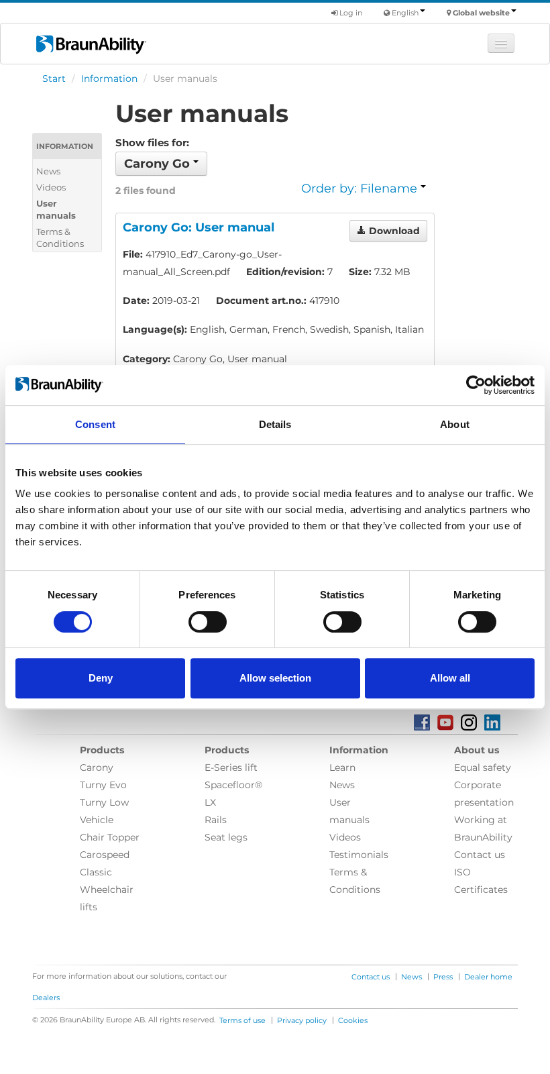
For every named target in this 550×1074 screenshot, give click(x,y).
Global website (481, 12)
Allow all (450, 678)
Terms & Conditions (60, 237)
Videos (51, 187)
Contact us (479, 854)
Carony (96, 767)
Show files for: (152, 142)
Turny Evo (103, 785)
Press (443, 976)
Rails (216, 819)
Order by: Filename (361, 188)
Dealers (46, 997)
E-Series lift (231, 767)
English (405, 12)
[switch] (207, 622)
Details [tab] (275, 424)
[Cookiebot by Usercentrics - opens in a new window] (476, 385)
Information (109, 78)
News (48, 171)
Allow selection (275, 678)
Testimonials (358, 854)
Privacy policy (302, 1020)
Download (393, 230)
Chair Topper (110, 837)
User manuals (56, 209)
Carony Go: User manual (198, 227)
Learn (342, 767)
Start (54, 78)
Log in (349, 12)
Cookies (353, 1020)
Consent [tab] (95, 424)
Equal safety (482, 767)
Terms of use (242, 1020)
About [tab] (455, 424)
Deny (101, 678)
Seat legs (226, 837)
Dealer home (488, 976)
